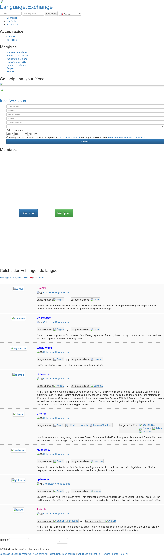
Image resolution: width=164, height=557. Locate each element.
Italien (96, 299)
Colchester (48, 292)
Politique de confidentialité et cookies (126, 137)
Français (146, 428)
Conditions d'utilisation (69, 137)
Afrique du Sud (62, 483)
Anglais (60, 299)
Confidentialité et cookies (62, 553)
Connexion (12, 17)
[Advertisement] (82, 180)
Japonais (98, 359)
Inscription (12, 20)
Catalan (60, 520)
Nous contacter (40, 553)
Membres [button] (11, 24)
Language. (26, 6)
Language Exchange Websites (15, 553)
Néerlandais (148, 424)
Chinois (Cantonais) (78, 425)
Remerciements (110, 553)
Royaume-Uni (62, 292)
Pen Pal (124, 553)
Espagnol (98, 461)
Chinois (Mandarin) (102, 425)
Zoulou (97, 490)
